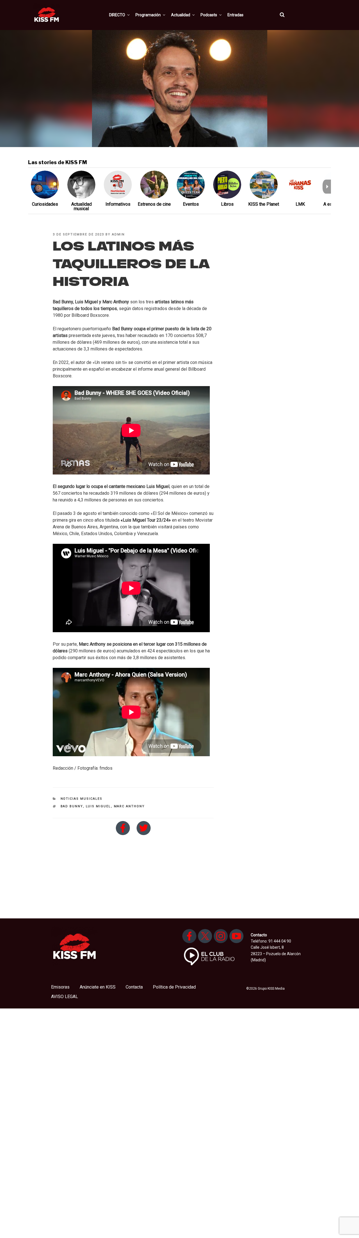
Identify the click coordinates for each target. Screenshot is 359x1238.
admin (118, 234)
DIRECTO (117, 15)
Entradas (235, 15)
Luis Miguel (98, 806)
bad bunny (72, 806)
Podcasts (209, 15)
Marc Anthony (129, 806)
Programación (148, 15)
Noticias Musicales (82, 799)
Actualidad (180, 15)
